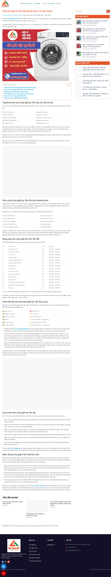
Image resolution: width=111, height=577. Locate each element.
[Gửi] (108, 11)
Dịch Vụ (30, 3)
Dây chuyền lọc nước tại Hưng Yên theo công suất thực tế (93, 30)
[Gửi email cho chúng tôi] (5, 562)
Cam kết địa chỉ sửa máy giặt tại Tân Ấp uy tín (19, 94)
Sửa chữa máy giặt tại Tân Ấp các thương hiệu (19, 89)
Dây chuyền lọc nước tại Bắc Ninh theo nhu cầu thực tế (95, 38)
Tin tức (44, 3)
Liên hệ (58, 3)
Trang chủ (23, 3)
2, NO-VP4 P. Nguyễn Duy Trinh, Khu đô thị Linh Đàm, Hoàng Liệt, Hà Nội (60, 503)
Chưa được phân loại (16, 15)
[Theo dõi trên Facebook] (2, 562)
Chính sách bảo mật (95, 569)
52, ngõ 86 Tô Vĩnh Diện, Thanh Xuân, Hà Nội (12, 502)
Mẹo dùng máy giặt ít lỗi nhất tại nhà (16, 98)
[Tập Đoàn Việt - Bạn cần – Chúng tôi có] (9, 3)
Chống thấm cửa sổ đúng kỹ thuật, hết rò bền (35, 514)
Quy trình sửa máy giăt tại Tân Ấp (15, 96)
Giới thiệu (51, 3)
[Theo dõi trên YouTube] (8, 562)
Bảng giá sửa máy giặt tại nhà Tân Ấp (16, 91)
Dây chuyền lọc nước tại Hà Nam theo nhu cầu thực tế (95, 22)
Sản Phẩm (37, 3)
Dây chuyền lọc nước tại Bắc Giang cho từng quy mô (93, 46)
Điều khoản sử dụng (106, 569)
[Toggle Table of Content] (68, 85)
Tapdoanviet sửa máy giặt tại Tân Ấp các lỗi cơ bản (20, 87)
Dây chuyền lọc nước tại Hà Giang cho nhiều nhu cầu (95, 53)
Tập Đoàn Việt (6, 15)
